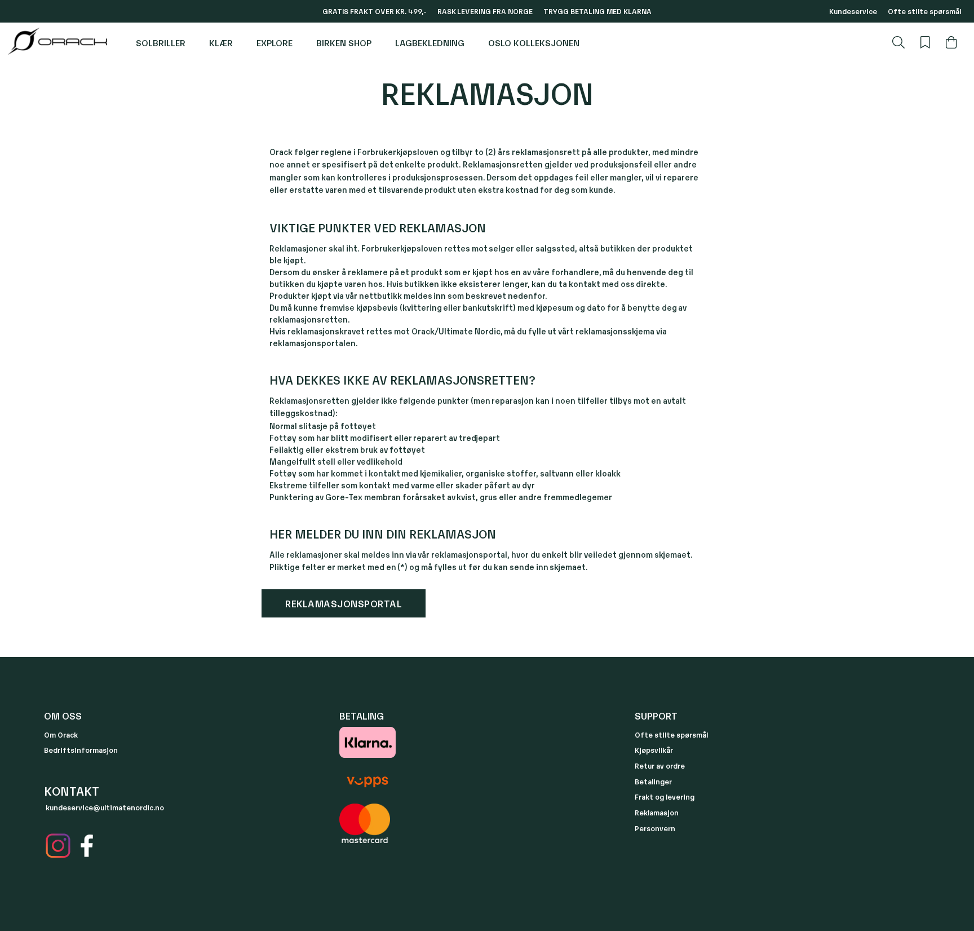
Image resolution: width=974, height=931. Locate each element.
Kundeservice (853, 11)
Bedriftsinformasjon (81, 749)
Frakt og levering (664, 796)
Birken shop (343, 42)
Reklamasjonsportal (343, 603)
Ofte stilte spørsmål (924, 11)
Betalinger (653, 781)
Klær (221, 42)
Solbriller (160, 42)
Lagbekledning (429, 42)
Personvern (655, 828)
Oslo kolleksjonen (533, 42)
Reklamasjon (657, 812)
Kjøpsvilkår (654, 749)
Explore (274, 42)
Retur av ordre (660, 765)
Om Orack (61, 734)
